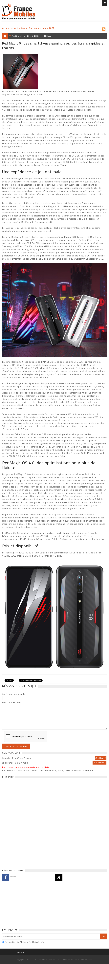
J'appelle (6, 757)
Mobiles (24, 942)
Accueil (6, 28)
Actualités (19, 28)
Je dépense (8, 762)
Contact (20, 952)
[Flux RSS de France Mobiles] (103, 28)
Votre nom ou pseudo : (14, 693)
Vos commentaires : (12, 702)
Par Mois (34, 28)
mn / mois (25, 757)
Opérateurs (38, 942)
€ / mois (23, 762)
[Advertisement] (23, 822)
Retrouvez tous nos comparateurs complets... (26, 767)
